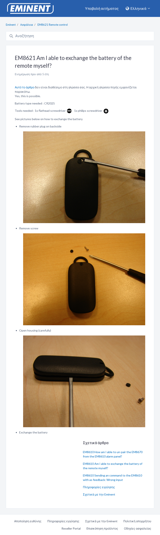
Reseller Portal (71, 528)
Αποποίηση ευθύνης (27, 521)
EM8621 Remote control (53, 24)
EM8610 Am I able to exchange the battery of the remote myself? (112, 466)
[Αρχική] (30, 8)
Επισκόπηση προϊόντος (102, 528)
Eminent (11, 24)
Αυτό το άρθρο (24, 87)
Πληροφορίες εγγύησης (99, 487)
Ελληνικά (138, 8)
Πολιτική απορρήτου (137, 521)
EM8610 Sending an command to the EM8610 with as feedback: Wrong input (112, 478)
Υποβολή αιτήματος (102, 8)
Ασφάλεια (26, 24)
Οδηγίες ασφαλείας (137, 528)
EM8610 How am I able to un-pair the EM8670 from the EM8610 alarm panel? (112, 454)
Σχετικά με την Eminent (99, 494)
